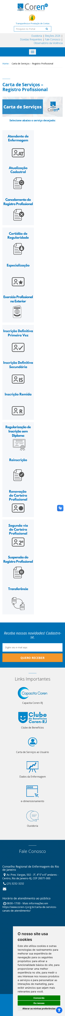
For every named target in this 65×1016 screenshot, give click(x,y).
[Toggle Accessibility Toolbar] (59, 1010)
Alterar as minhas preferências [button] (39, 1008)
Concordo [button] (38, 998)
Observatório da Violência (48, 43)
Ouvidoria (36, 36)
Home (5, 63)
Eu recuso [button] (39, 1003)
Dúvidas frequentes (31, 39)
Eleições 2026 (52, 36)
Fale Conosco (52, 39)
